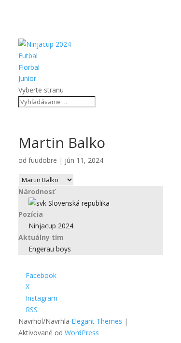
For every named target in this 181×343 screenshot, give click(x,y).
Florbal (29, 67)
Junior (27, 78)
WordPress (82, 332)
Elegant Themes (96, 321)
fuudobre (42, 160)
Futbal (28, 55)
